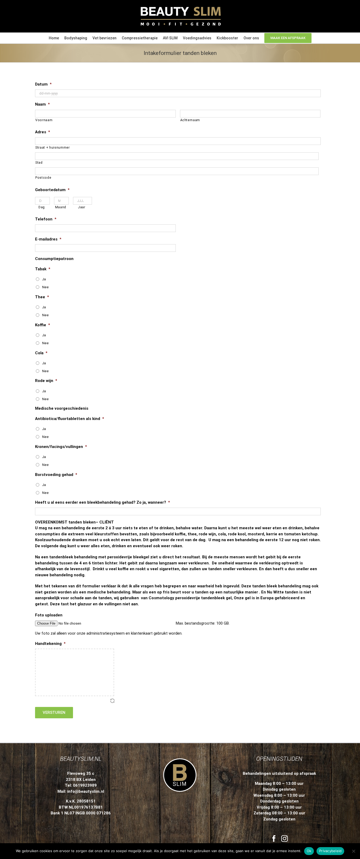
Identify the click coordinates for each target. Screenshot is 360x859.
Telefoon (45, 219)
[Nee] (353, 851)
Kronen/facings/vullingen (61, 446)
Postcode (43, 178)
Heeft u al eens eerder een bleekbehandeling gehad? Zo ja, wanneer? (102, 502)
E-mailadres (48, 239)
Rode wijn (46, 380)
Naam (42, 104)
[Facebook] (274, 838)
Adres (42, 132)
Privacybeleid (330, 851)
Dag (41, 207)
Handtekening (50, 643)
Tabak (42, 269)
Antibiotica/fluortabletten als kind (69, 418)
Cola (41, 353)
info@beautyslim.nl (85, 791)
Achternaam (190, 120)
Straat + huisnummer (52, 147)
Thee (42, 297)
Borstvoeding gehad (56, 474)
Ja (44, 279)
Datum (43, 84)
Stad (39, 162)
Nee (45, 287)
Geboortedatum (52, 189)
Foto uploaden (48, 615)
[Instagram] (284, 838)
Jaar (81, 207)
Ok (309, 851)
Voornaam (43, 120)
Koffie (42, 325)
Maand (60, 207)
